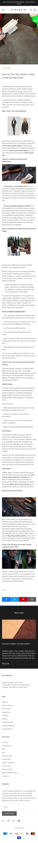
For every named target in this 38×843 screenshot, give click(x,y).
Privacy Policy (6, 766)
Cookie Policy (6, 759)
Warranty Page (7, 756)
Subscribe (9, 813)
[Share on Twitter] (15, 599)
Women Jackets (7, 705)
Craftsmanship (7, 746)
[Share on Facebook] (6, 599)
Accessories (6, 712)
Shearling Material (8, 725)
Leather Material (7, 722)
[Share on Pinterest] (23, 599)
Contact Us (5, 776)
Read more (5, 663)
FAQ (3, 749)
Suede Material (7, 729)
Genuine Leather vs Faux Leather (16, 643)
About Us (5, 742)
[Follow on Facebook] (3, 821)
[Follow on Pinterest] (14, 821)
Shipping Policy (7, 769)
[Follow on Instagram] (8, 821)
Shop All (4, 702)
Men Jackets (6, 709)
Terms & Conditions (8, 762)
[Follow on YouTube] (19, 821)
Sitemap (4, 719)
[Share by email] (32, 599)
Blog (3, 752)
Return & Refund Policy (9, 773)
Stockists (5, 715)
